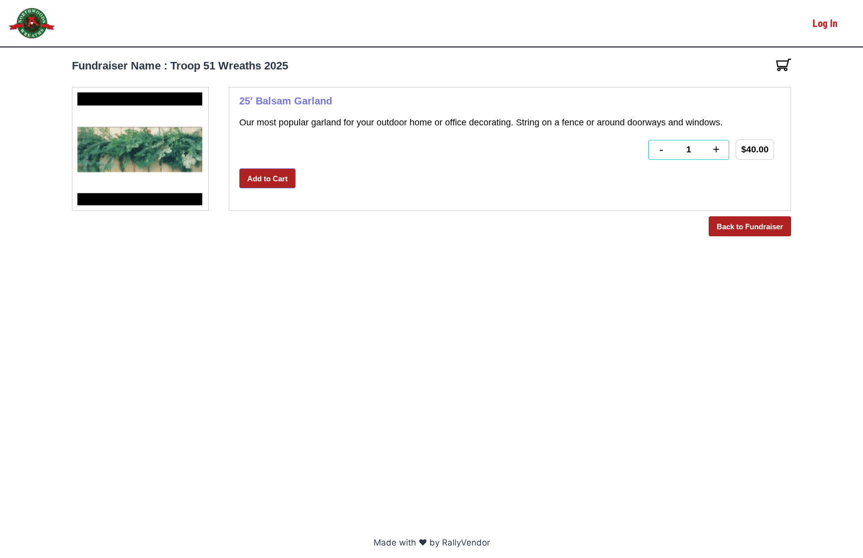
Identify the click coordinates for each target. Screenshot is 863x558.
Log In (825, 23)
